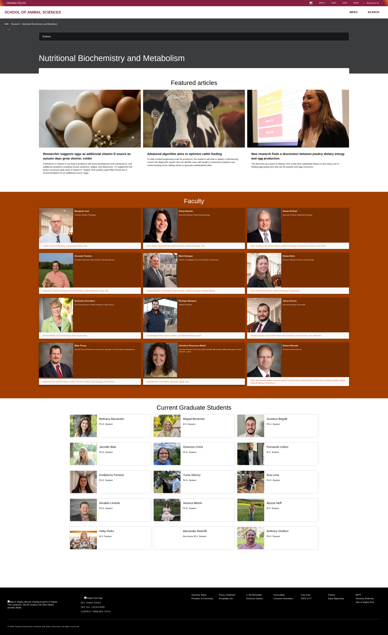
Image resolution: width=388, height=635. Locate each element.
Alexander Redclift (195, 531)
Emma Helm (289, 256)
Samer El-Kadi (290, 211)
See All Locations (94, 607)
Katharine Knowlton (85, 301)
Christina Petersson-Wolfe (192, 345)
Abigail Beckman (194, 418)
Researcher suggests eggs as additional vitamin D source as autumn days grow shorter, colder (87, 156)
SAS (7, 24)
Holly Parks (106, 531)
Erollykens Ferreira (111, 475)
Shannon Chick (193, 447)
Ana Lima (273, 475)
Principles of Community (202, 598)
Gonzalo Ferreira (83, 256)
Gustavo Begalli (277, 418)
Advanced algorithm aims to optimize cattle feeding (184, 154)
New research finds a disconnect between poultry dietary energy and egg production (298, 156)
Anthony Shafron (278, 531)
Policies (331, 595)
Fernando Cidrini (277, 447)
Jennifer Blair (107, 447)
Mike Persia (80, 345)
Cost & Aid (305, 595)
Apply (322, 3)
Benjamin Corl (82, 211)
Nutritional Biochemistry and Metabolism (40, 24)
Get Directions (92, 603)
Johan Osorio (290, 301)
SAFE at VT (306, 598)
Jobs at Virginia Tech (365, 602)
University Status (199, 595)
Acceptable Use (226, 598)
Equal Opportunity (336, 598)
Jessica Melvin (192, 503)
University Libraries (254, 598)
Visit (333, 3)
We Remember (255, 595)
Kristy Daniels (186, 211)
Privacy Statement (227, 595)
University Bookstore (365, 598)
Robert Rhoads (290, 345)
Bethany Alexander (111, 418)
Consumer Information (283, 598)
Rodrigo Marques (188, 301)
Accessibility (279, 595)
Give (344, 3)
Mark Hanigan (186, 256)
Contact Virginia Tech (96, 611)
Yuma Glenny (192, 475)
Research (16, 24)
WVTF (358, 595)
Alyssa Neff (274, 503)
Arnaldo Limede (109, 503)
